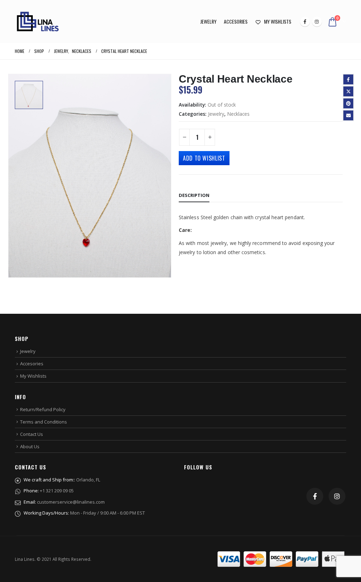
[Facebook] (305, 21)
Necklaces (238, 113)
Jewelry (208, 21)
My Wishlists (277, 21)
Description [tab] (194, 195)
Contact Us (31, 434)
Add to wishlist (204, 158)
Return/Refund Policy (43, 409)
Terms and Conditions (43, 422)
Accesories (235, 21)
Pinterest (348, 103)
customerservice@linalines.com (71, 502)
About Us (29, 446)
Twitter (348, 91)
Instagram (337, 496)
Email (348, 115)
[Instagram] (317, 21)
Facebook (348, 79)
